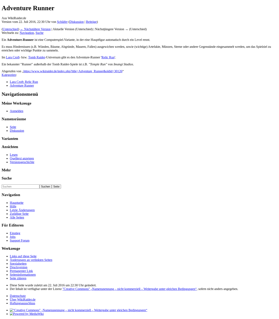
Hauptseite (16, 202)
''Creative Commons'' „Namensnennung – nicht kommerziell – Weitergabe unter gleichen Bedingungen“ (129, 289)
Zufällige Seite (19, 213)
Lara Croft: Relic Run (24, 82)
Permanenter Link (21, 271)
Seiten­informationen (23, 274)
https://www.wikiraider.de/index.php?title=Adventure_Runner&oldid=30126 (72, 71)
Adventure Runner (22, 85)
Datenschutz (18, 296)
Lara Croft (12, 57)
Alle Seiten (17, 217)
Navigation (27, 33)
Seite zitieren (18, 278)
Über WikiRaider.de (23, 299)
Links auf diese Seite (23, 256)
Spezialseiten (18, 263)
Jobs (13, 237)
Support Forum (19, 240)
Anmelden (16, 111)
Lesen (14, 154)
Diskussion (76, 21)
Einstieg (15, 233)
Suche (40, 33)
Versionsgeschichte (22, 162)
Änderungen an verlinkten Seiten (31, 260)
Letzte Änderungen (22, 210)
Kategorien (9, 75)
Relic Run (108, 57)
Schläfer (62, 21)
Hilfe (13, 206)
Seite (13, 127)
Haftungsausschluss (22, 303)
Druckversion (18, 267)
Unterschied (10, 29)
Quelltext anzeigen (22, 158)
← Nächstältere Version (35, 29)
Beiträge (91, 21)
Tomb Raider (36, 57)
